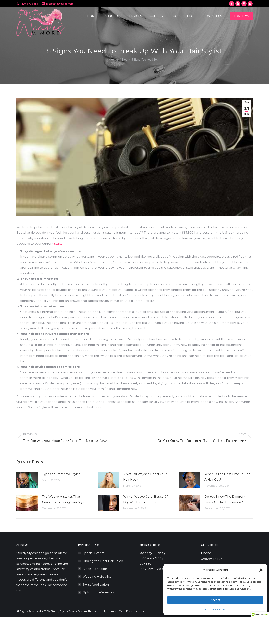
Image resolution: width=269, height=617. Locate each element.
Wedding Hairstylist (97, 576)
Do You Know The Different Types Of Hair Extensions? (224, 499)
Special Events (93, 553)
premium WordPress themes (125, 611)
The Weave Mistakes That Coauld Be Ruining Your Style (63, 499)
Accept (215, 600)
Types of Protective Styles (61, 474)
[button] (261, 570)
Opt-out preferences (213, 609)
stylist (58, 243)
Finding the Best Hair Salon (103, 561)
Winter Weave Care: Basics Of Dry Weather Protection (145, 499)
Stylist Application (96, 584)
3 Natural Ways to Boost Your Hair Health (145, 476)
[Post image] (27, 480)
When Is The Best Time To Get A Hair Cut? (227, 476)
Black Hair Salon (95, 569)
